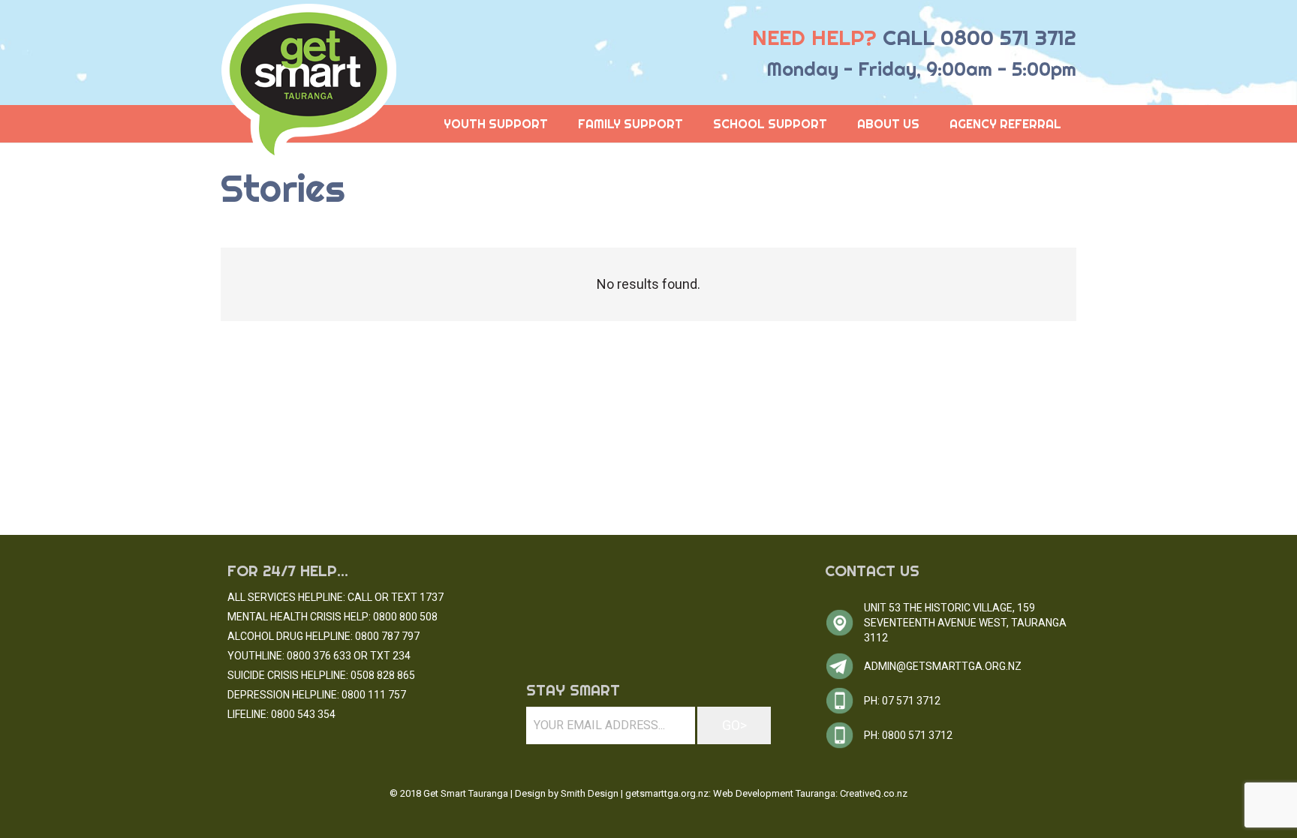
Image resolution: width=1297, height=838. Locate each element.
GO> (734, 725)
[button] (930, 123)
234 (402, 656)
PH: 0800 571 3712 (908, 735)
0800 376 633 (319, 656)
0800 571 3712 (1008, 37)
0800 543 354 (303, 714)
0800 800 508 (405, 617)
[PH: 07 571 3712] (844, 700)
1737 (432, 597)
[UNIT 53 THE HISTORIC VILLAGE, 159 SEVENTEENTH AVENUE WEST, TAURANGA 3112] (844, 622)
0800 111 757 (374, 695)
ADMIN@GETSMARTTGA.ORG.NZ (943, 666)
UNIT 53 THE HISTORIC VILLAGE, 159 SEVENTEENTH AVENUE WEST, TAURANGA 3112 (965, 623)
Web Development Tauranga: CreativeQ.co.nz (810, 793)
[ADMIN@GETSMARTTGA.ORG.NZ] (844, 666)
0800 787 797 (387, 636)
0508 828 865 (383, 675)
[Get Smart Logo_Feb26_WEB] (309, 85)
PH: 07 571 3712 (902, 701)
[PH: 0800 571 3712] (844, 735)
